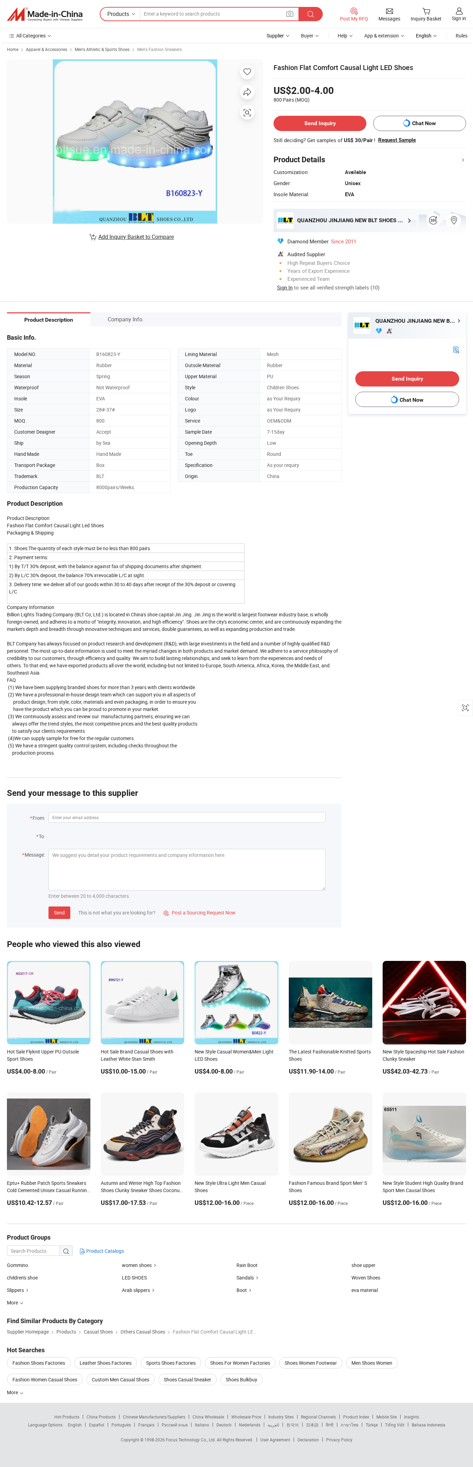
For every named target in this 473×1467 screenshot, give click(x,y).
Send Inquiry (320, 123)
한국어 (292, 1424)
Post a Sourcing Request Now (199, 912)
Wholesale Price (246, 1417)
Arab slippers (136, 1290)
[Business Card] (456, 349)
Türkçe (372, 1424)
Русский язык (175, 1424)
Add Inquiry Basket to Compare (136, 237)
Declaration (308, 1439)
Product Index (356, 1417)
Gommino (17, 1265)
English (75, 1424)
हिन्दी (329, 1424)
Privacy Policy (339, 1439)
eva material (364, 1290)
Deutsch (224, 1424)
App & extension (381, 35)
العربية (273, 1424)
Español (96, 1424)
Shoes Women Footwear (311, 1363)
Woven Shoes (365, 1277)
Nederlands (249, 1424)
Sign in (459, 18)
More (13, 1392)
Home (12, 49)
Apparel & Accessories (46, 49)
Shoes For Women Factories (240, 1363)
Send (59, 912)
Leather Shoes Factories (106, 1363)
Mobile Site (386, 1417)
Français (146, 1424)
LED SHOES (134, 1277)
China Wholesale (208, 1417)
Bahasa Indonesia (428, 1424)
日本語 (312, 1424)
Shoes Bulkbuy (241, 1379)
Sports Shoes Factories (171, 1363)
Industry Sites (281, 1417)
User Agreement (275, 1439)
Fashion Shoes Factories (38, 1363)
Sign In (285, 287)
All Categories (31, 35)
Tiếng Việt (394, 1424)
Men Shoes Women (371, 1363)
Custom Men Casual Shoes (120, 1379)
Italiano (202, 1424)
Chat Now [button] (424, 123)
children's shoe (22, 1277)
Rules (461, 35)
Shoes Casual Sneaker (187, 1379)
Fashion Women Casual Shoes (44, 1379)
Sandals (245, 1277)
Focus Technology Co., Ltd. (191, 1439)
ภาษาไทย (349, 1424)
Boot (242, 1290)
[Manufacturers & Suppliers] (44, 14)
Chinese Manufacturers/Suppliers (154, 1417)
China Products (101, 1417)
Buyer (307, 35)
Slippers (15, 1290)
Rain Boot (247, 1265)
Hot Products (66, 1417)
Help (342, 35)
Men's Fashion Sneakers (159, 49)
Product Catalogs (104, 1251)
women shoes (137, 1265)
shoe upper (363, 1265)
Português (121, 1424)
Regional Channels (318, 1417)
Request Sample (397, 140)
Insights (411, 1417)
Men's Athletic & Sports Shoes (102, 49)
